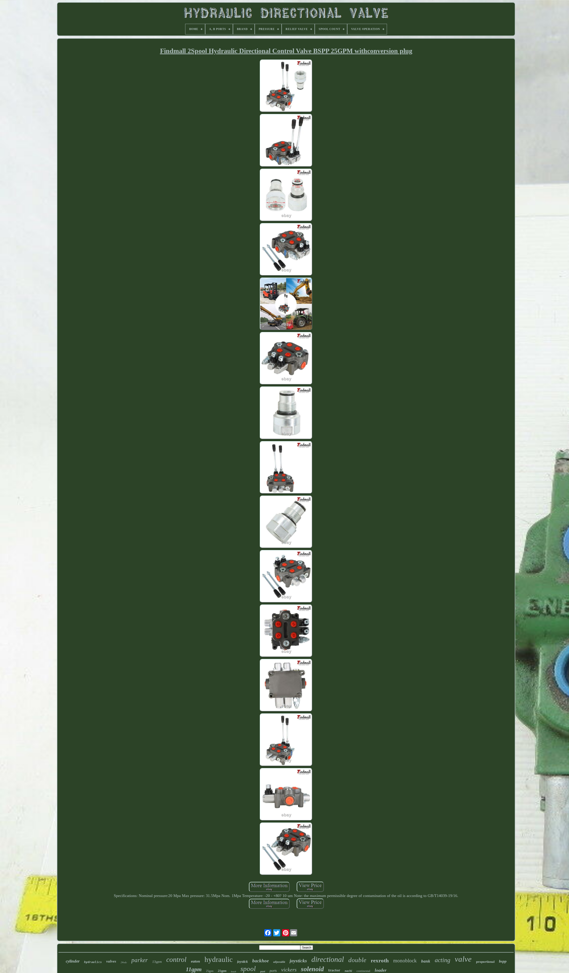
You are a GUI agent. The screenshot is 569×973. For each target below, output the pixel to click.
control (176, 959)
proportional (485, 961)
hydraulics (93, 962)
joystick (242, 961)
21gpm (222, 971)
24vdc (124, 962)
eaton (195, 961)
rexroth (380, 960)
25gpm (209, 971)
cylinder (73, 961)
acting (442, 960)
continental (363, 971)
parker (139, 960)
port (262, 971)
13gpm (157, 961)
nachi (348, 971)
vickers (289, 970)
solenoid (312, 969)
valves (111, 961)
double (357, 959)
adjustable (279, 961)
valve (463, 959)
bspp (503, 961)
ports (273, 971)
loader (381, 970)
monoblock (405, 960)
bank (425, 961)
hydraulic (218, 959)
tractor (334, 970)
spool (248, 969)
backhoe (260, 960)
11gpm (194, 969)
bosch (233, 971)
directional (327, 959)
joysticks (298, 960)
